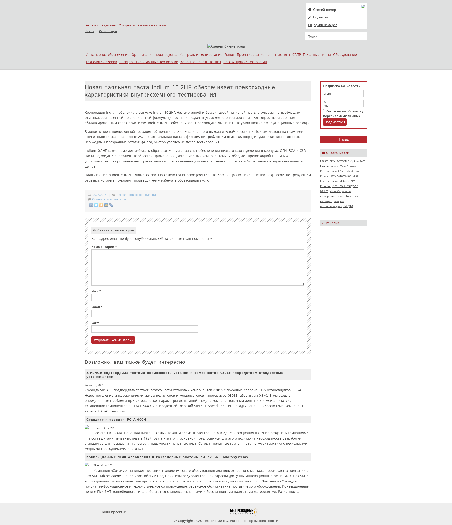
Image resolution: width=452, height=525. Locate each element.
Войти (89, 31)
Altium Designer (345, 186)
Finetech (325, 181)
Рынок (229, 54)
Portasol (325, 171)
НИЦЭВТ (348, 206)
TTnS (336, 201)
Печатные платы (317, 54)
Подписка (320, 17)
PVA (342, 201)
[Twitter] (96, 205)
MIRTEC (357, 176)
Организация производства (154, 54)
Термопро (352, 196)
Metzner (344, 181)
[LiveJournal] (111, 205)
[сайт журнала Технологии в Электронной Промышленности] (172, 512)
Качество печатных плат (200, 62)
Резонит (325, 176)
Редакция (109, 25)
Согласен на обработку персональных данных (343, 113)
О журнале (127, 25)
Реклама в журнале (152, 25)
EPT (353, 181)
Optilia (354, 161)
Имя (327, 93)
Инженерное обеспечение (107, 54)
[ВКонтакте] (91, 205)
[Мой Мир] (106, 205)
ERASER (324, 161)
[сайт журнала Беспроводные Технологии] (243, 512)
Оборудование (345, 54)
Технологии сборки (101, 62)
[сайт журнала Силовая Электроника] (142, 512)
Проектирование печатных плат (263, 54)
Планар (325, 166)
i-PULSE (324, 191)
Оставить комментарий (109, 199)
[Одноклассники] (101, 205)
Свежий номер (324, 9)
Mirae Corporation (340, 191)
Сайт (95, 323)
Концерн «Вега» (329, 196)
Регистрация (108, 31)
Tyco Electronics (349, 166)
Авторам (92, 25)
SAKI (342, 196)
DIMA (332, 161)
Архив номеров (325, 25)
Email (96, 307)
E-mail (327, 104)
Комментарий (104, 247)
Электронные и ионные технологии (148, 62)
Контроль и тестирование (200, 54)
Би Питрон (326, 201)
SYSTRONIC (343, 161)
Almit (335, 181)
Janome (335, 166)
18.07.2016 (99, 195)
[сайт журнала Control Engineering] (275, 512)
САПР (296, 54)
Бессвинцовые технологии (245, 62)
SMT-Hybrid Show (350, 171)
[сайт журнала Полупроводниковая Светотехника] (207, 512)
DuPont (335, 171)
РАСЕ (362, 161)
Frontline (325, 186)
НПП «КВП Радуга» (331, 206)
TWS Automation (341, 176)
